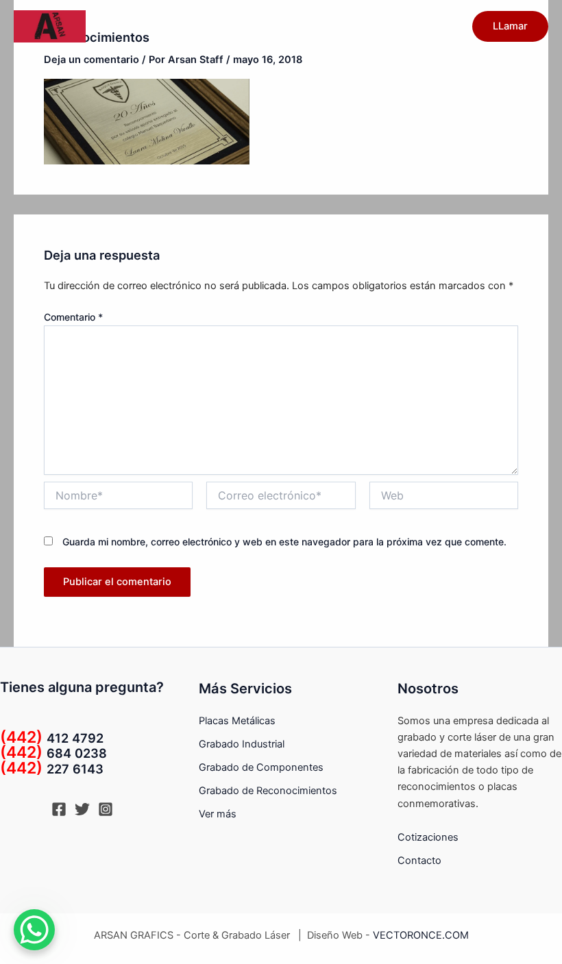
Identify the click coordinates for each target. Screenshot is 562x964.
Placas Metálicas (237, 721)
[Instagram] (105, 809)
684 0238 (53, 753)
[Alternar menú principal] (443, 26)
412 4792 (51, 737)
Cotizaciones (428, 837)
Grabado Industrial (241, 744)
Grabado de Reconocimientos (268, 790)
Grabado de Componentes (261, 767)
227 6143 (51, 768)
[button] (510, 26)
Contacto (419, 860)
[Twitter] (82, 809)
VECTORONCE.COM (421, 935)
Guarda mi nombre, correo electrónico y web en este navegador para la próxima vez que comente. (284, 541)
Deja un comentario (91, 59)
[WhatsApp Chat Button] (34, 929)
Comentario (73, 317)
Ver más (217, 814)
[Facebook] (58, 809)
